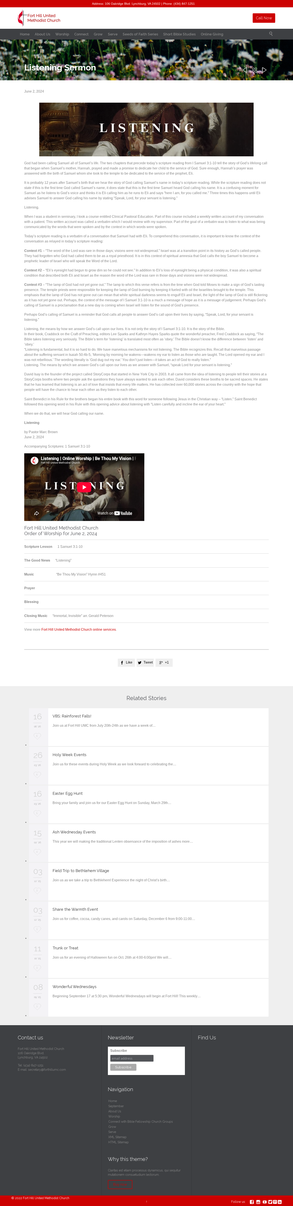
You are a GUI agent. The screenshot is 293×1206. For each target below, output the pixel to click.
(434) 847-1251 (33, 1065)
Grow (112, 1126)
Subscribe (118, 1050)
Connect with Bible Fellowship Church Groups (140, 1121)
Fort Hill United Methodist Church (46, 1198)
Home (112, 1101)
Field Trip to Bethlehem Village (81, 870)
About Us (114, 1111)
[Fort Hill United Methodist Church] (39, 18)
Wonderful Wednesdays (75, 986)
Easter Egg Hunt (68, 793)
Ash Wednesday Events (74, 832)
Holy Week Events (69, 754)
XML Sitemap (117, 1137)
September (116, 1106)
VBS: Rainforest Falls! (72, 716)
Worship (114, 1116)
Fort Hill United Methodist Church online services (78, 629)
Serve (112, 1132)
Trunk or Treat (65, 948)
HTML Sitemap (118, 1142)
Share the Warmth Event (75, 909)
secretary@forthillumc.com (47, 1069)
